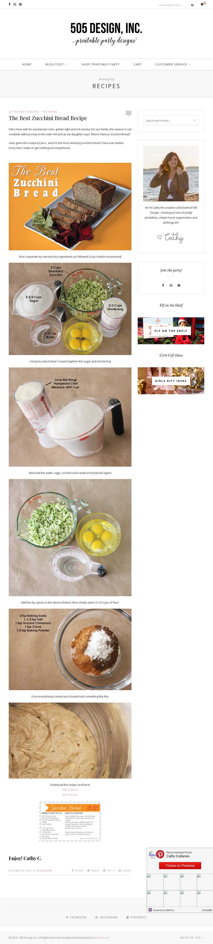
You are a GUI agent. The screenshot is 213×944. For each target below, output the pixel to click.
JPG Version (70, 795)
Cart (138, 64)
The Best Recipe (25, 111)
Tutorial (49, 111)
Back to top (191, 937)
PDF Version (70, 790)
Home (27, 64)
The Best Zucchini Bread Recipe (48, 118)
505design (44, 870)
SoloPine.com (101, 937)
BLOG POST (55, 64)
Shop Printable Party (101, 64)
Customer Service (171, 64)
